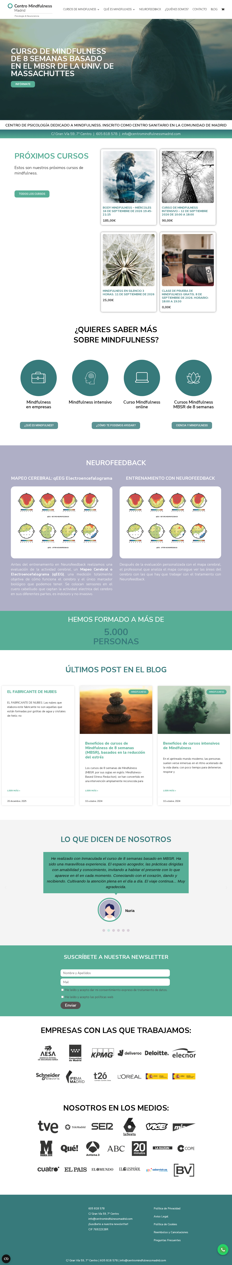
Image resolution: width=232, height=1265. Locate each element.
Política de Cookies (165, 1224)
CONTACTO (199, 9)
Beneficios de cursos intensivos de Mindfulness (191, 745)
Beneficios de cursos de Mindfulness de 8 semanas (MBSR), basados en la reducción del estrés (115, 750)
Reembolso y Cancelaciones (171, 1232)
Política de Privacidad (167, 1208)
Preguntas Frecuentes (167, 1240)
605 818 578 (107, 133)
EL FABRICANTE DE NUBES (32, 691)
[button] (5, 888)
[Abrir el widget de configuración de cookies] (6, 1258)
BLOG (214, 9)
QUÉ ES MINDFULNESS (118, 9)
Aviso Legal (161, 1216)
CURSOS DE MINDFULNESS (79, 9)
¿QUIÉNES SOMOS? (176, 9)
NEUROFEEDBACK (150, 9)
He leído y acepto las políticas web (89, 997)
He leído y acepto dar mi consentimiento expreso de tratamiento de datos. (116, 990)
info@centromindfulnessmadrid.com (110, 1219)
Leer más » (13, 790)
